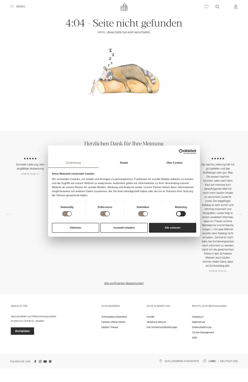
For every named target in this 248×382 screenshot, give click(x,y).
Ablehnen (75, 227)
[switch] (105, 213)
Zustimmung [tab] (73, 162)
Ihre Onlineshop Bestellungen (162, 327)
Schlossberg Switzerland (114, 316)
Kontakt (151, 316)
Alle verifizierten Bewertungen (124, 283)
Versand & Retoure (156, 321)
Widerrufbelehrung (201, 327)
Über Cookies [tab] (175, 162)
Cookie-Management (203, 332)
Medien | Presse (109, 327)
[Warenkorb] (226, 4)
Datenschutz (198, 321)
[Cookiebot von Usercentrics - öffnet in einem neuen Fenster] (181, 151)
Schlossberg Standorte (182, 361)
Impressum (198, 316)
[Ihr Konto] (235, 6)
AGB (194, 337)
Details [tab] (124, 162)
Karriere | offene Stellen (113, 321)
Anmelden (22, 331)
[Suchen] (217, 6)
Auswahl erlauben (124, 227)
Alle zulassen (172, 227)
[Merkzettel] (206, 6)
